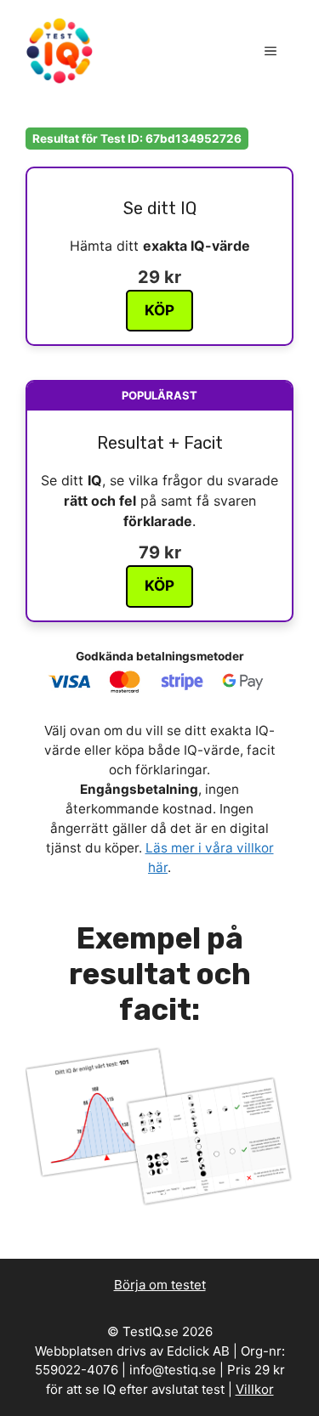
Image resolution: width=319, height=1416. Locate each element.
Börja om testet (160, 1285)
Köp (159, 310)
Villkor (255, 1389)
